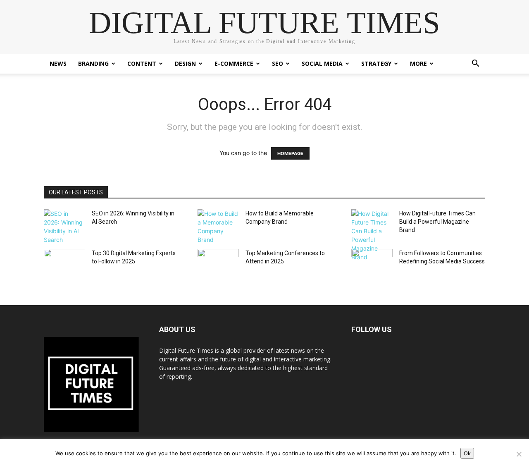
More (418, 63)
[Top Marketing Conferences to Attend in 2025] (218, 263)
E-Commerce (233, 63)
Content (141, 63)
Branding (93, 63)
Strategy (376, 63)
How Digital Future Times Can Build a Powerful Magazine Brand (437, 221)
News (58, 63)
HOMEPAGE (290, 153)
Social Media (322, 63)
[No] (519, 454)
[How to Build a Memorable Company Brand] (218, 226)
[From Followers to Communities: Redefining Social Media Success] (372, 263)
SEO (277, 63)
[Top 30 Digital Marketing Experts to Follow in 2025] (64, 263)
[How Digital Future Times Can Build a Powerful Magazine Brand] (372, 235)
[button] (475, 64)
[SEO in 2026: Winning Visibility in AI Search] (64, 226)
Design (185, 63)
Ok (467, 453)
